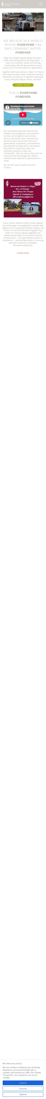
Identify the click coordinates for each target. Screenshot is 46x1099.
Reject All (23, 1094)
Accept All (23, 1083)
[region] (23, 1079)
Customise (23, 1089)
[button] (23, 85)
